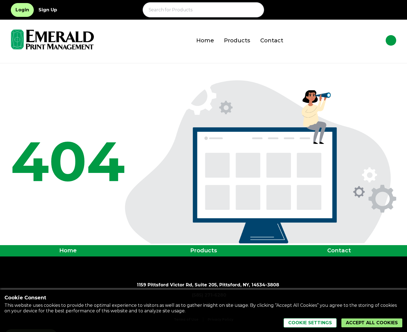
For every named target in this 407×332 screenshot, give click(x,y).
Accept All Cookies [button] (372, 322)
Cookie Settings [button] (310, 322)
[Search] (256, 10)
